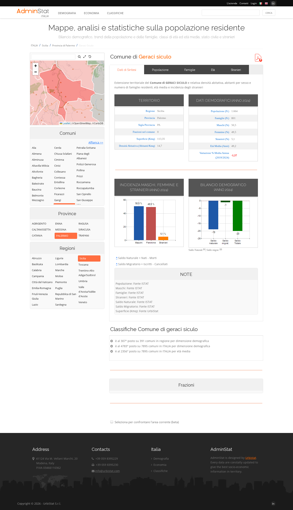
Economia (91, 13)
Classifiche (115, 13)
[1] (204, 249)
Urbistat (250, 458)
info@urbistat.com (107, 471)
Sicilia (45, 45)
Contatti (244, 3)
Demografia (67, 13)
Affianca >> (95, 142)
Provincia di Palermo (63, 45)
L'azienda (232, 3)
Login (254, 3)
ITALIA (34, 45)
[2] (221, 249)
